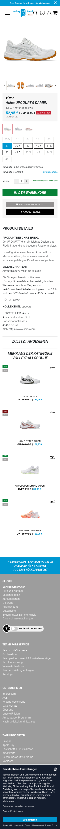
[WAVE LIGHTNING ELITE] (30, 518)
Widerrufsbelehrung (13, 701)
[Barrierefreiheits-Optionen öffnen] (6, 628)
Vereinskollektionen (13, 666)
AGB (5, 697)
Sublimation (9, 654)
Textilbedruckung (12, 662)
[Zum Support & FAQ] (42, 12)
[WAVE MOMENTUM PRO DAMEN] (30, 473)
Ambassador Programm (16, 717)
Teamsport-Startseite (14, 650)
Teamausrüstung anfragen (18, 670)
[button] (7, 13)
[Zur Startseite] (22, 13)
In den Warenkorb (30, 192)
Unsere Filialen (11, 713)
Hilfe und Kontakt (12, 590)
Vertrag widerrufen (13, 586)
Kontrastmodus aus (30, 628)
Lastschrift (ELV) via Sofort (17, 749)
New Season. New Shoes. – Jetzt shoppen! (30, 3)
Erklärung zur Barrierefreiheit (19, 614)
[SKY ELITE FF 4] (30, 384)
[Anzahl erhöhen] (26, 181)
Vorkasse (7, 761)
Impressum (9, 693)
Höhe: (6, 300)
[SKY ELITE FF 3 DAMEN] (30, 429)
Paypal (6, 741)
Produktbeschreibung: (20, 237)
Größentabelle (50, 172)
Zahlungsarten (11, 598)
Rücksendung (10, 606)
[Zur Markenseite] (10, 98)
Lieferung (7, 602)
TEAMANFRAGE (30, 212)
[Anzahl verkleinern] (16, 181)
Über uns (7, 709)
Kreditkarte (8, 753)
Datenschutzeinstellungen (17, 618)
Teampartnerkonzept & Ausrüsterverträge (26, 658)
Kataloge (7, 674)
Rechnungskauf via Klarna (17, 757)
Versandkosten (11, 594)
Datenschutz (9, 705)
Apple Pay (8, 745)
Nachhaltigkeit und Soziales (18, 721)
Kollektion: (11, 306)
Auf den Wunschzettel (31, 204)
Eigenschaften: (14, 266)
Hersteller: (12, 313)
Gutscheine (9, 610)
